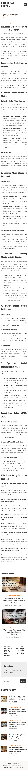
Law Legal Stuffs (7, 4)
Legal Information (14, 22)
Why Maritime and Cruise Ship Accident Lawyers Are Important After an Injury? (14, 600)
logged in (16, 670)
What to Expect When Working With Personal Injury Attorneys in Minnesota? (14, 632)
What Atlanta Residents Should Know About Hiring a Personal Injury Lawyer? (17, 724)
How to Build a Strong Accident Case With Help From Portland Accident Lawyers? (17, 737)
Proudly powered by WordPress (12, 765)
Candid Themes (19, 767)
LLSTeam (20, 33)
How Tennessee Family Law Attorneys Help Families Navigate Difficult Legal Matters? (18, 749)
